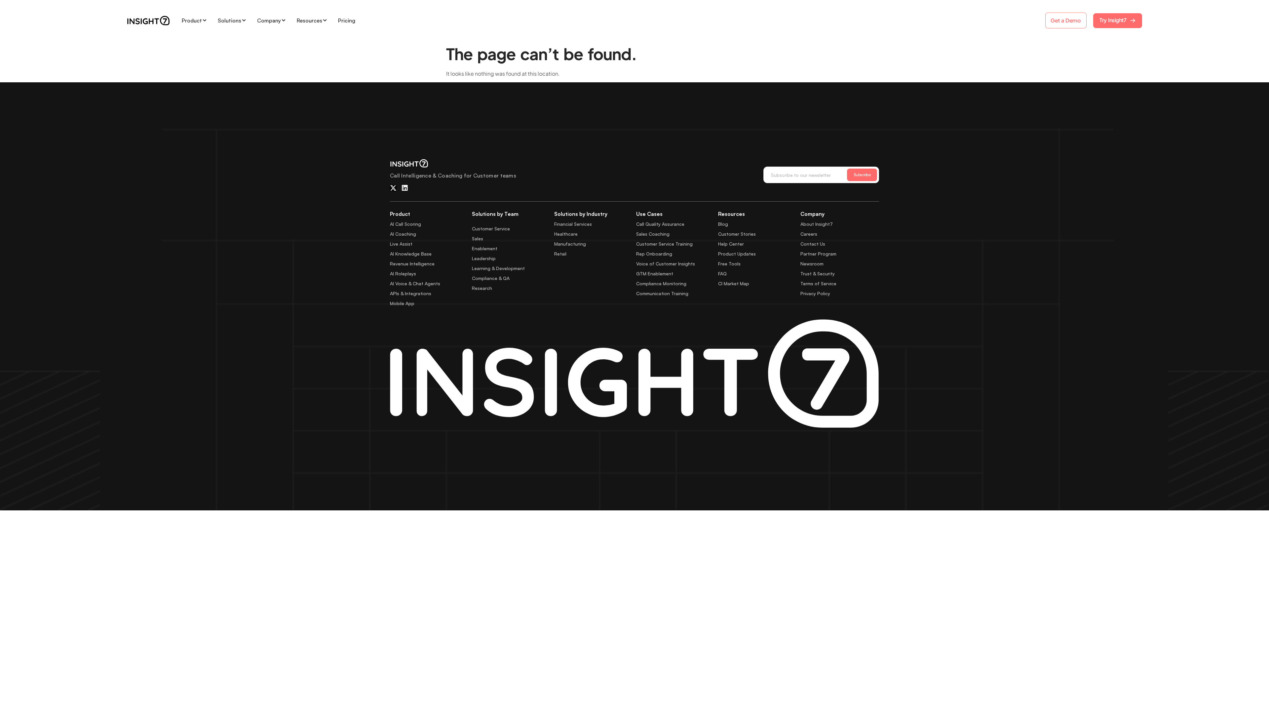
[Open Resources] (324, 20)
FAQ (722, 273)
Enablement (484, 248)
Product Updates (737, 254)
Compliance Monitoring (661, 283)
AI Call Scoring (405, 224)
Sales (477, 238)
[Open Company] (283, 20)
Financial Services (573, 224)
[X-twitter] (393, 188)
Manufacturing (570, 244)
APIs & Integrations (410, 293)
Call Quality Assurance (660, 224)
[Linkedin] (405, 188)
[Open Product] (204, 20)
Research (482, 288)
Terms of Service (818, 283)
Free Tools (729, 263)
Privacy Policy (815, 293)
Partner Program (818, 254)
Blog (723, 224)
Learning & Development (498, 268)
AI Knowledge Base (411, 254)
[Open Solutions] (244, 20)
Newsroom (812, 263)
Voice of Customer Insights (665, 263)
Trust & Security (817, 273)
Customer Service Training (664, 244)
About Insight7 (816, 224)
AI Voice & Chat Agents (415, 283)
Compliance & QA (491, 278)
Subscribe (862, 174)
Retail (560, 254)
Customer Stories (737, 234)
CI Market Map (733, 283)
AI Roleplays (403, 273)
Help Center (731, 244)
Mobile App (402, 303)
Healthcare (566, 234)
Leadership (484, 258)
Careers (808, 234)
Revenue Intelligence (412, 263)
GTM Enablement (654, 273)
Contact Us (812, 244)
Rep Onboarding (654, 254)
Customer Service (491, 228)
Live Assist (401, 244)
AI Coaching (403, 234)
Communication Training (662, 293)
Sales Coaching (653, 234)
